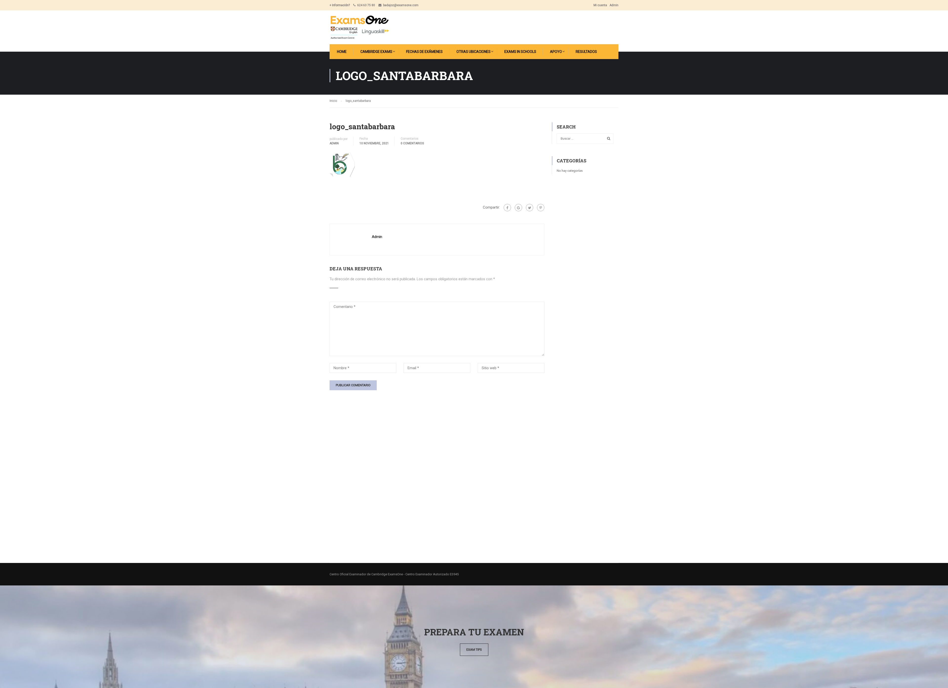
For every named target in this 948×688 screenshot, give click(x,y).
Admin (614, 5)
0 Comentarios (412, 143)
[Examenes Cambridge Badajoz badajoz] (360, 27)
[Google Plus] (518, 207)
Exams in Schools (520, 52)
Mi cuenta (600, 5)
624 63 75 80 (366, 5)
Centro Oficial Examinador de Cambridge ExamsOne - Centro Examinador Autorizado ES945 (394, 574)
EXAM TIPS (474, 649)
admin (334, 143)
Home (342, 52)
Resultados (586, 52)
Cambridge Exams (376, 52)
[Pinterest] (540, 207)
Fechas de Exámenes (424, 52)
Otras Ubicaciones (473, 52)
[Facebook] (507, 207)
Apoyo (556, 52)
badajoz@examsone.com (400, 5)
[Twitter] (529, 207)
